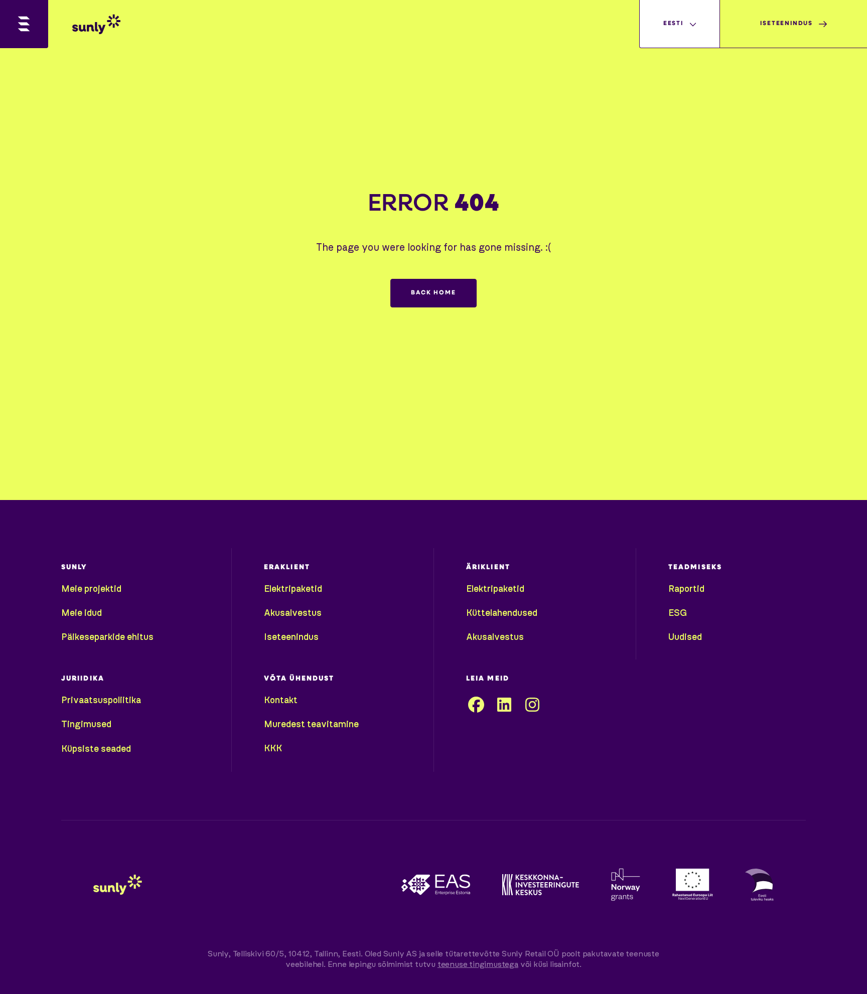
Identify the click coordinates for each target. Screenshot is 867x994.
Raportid (686, 589)
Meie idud (81, 613)
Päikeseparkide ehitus (107, 637)
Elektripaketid (293, 589)
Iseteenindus (291, 637)
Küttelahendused (501, 613)
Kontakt (281, 700)
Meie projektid (91, 589)
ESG (677, 613)
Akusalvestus (293, 613)
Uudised (685, 637)
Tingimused (86, 724)
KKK (273, 748)
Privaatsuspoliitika (101, 700)
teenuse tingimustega (478, 964)
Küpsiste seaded (96, 749)
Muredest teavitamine (311, 724)
